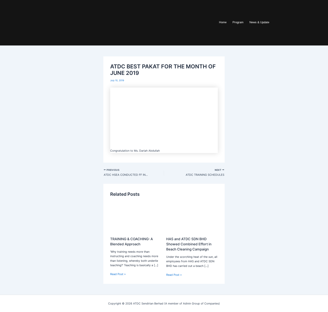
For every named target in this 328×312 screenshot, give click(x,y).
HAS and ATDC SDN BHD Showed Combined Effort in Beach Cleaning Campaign (188, 244)
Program (238, 22)
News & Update (259, 22)
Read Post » (118, 274)
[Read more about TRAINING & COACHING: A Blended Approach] (136, 219)
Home (223, 22)
